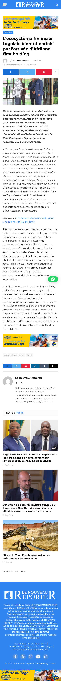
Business (8, 32)
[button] (53, 279)
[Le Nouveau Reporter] (30, 4)
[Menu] (5, 4)
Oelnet (52, 663)
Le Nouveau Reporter (21, 61)
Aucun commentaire (13, 65)
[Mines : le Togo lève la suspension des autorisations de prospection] (30, 535)
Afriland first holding (14, 355)
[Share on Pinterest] (44, 72)
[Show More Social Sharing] (55, 72)
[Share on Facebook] (11, 72)
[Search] (56, 4)
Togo (29, 355)
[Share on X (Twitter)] (27, 72)
